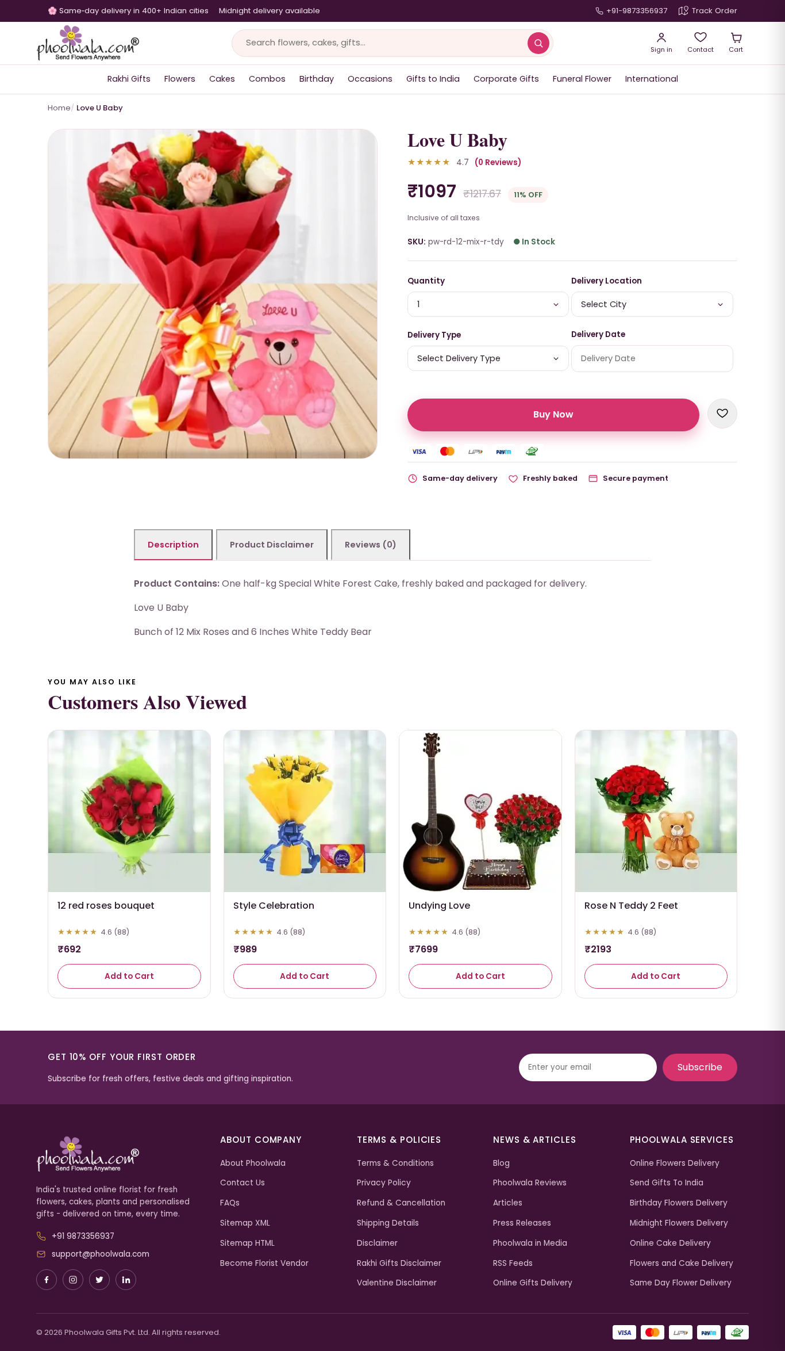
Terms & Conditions (395, 1163)
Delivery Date (598, 334)
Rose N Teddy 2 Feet (631, 905)
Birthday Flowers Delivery (679, 1202)
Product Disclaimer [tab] (272, 544)
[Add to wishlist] (722, 413)
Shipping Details (388, 1223)
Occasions (370, 79)
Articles (507, 1202)
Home (59, 107)
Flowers (179, 79)
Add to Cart (129, 976)
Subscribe (700, 1067)
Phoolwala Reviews (530, 1182)
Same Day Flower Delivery (681, 1282)
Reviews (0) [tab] (371, 544)
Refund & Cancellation (401, 1202)
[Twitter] (99, 1279)
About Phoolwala (253, 1163)
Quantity (426, 280)
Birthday (316, 79)
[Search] (538, 43)
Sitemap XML (245, 1223)
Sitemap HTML (247, 1243)
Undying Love (439, 905)
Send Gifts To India (666, 1182)
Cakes (222, 79)
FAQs (230, 1202)
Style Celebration (273, 905)
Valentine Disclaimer (397, 1282)
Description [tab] (173, 544)
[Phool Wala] (88, 43)
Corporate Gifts (506, 79)
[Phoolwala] (119, 1154)
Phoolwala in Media (530, 1243)
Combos (267, 79)
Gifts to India (433, 79)
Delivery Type (434, 335)
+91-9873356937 (636, 10)
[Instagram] (73, 1279)
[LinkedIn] (126, 1279)
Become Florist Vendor (264, 1263)
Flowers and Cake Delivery (681, 1263)
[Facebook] (46, 1279)
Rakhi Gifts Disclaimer (399, 1263)
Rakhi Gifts (129, 79)
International (651, 79)
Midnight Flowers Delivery (679, 1223)
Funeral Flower (582, 79)
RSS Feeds (513, 1263)
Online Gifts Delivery (532, 1282)
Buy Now (553, 414)
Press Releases (522, 1223)
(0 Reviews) (498, 162)
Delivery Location (606, 280)
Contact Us (242, 1182)
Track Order (714, 10)
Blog (501, 1163)
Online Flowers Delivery (674, 1163)
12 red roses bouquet (106, 905)
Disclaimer (377, 1243)
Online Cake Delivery (670, 1243)
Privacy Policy (384, 1182)
